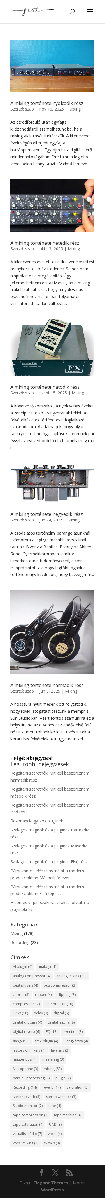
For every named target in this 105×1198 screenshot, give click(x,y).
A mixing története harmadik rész (47, 685)
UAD (55, 1124)
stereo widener (61, 1096)
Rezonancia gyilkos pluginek (36, 821)
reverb (52, 1087)
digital (61, 1012)
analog (47, 966)
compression (26, 1003)
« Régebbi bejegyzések (31, 758)
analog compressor (31, 975)
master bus (24, 1059)
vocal (55, 1133)
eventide (73, 1031)
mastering (53, 1059)
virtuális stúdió (27, 1133)
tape (54, 1105)
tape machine (67, 1115)
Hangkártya (76, 1040)
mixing (53, 1068)
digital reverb (26, 1031)
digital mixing (61, 1022)
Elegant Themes (51, 1182)
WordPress (52, 1189)
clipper (43, 994)
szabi (30, 109)
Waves (52, 1143)
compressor (59, 1003)
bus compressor (60, 985)
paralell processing (31, 1078)
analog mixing (71, 975)
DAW (20, 1012)
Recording (19, 942)
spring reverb (26, 1096)
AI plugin (22, 966)
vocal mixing (25, 1143)
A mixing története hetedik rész (44, 243)
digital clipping (27, 1022)
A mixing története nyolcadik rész (46, 103)
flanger (21, 1040)
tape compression (30, 1115)
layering (60, 1050)
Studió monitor (28, 1105)
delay (41, 1012)
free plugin (46, 1040)
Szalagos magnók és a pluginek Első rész (49, 861)
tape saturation (28, 1124)
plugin (63, 1078)
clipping (66, 994)
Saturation (77, 1087)
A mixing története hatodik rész (45, 387)
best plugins (25, 985)
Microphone (25, 1068)
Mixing (75, 109)
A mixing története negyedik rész (46, 514)
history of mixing (29, 1050)
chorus (21, 994)
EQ (51, 1031)
